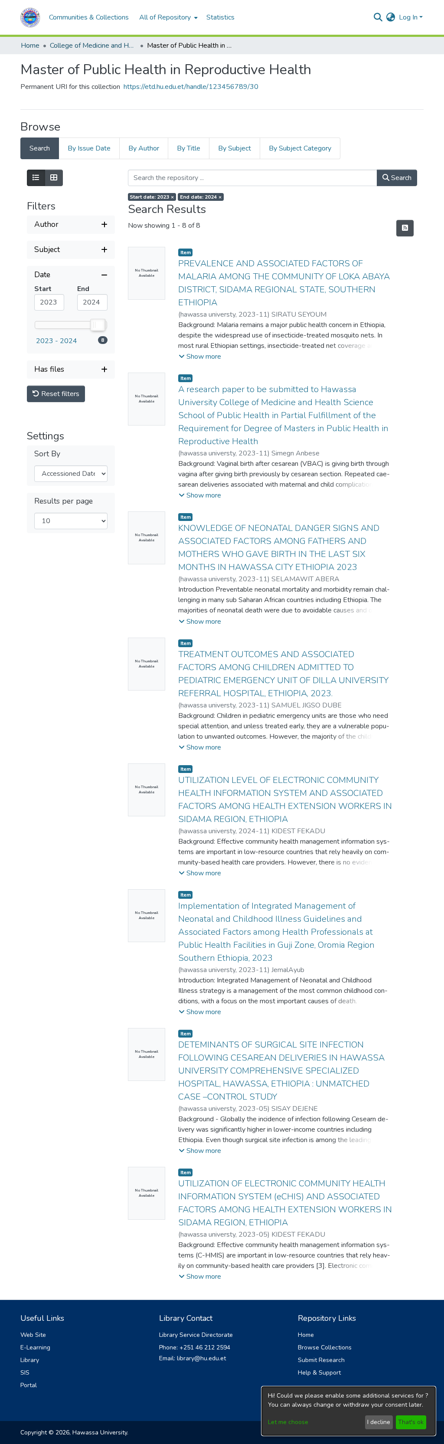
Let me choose (288, 1422)
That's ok (411, 1422)
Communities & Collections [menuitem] (89, 17)
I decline (378, 1422)
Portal (28, 1385)
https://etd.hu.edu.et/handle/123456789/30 (191, 87)
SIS (24, 1373)
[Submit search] (378, 17)
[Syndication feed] (405, 228)
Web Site (33, 1335)
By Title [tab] (188, 148)
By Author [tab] (143, 148)
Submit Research (321, 1360)
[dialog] (348, 1411)
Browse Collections (325, 1347)
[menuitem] (167, 17)
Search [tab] (39, 148)
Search (400, 178)
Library (29, 1360)
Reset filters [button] (59, 394)
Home (30, 45)
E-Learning (35, 1347)
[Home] (30, 17)
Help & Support (319, 1373)
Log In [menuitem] (408, 17)
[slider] (97, 325)
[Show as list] (36, 178)
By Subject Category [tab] (300, 148)
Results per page (63, 501)
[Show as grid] (54, 178)
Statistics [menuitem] (220, 17)
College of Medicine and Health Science (93, 45)
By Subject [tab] (234, 148)
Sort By (47, 453)
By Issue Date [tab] (89, 148)
